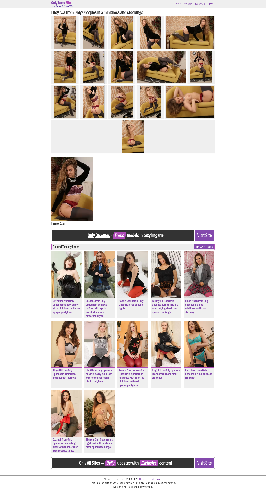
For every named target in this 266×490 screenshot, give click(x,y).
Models (188, 4)
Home (177, 4)
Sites (62, 3)
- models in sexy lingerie (150, 235)
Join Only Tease (204, 246)
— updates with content (145, 463)
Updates (200, 4)
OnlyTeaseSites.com (150, 479)
